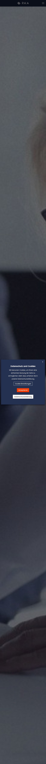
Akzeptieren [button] (23, 390)
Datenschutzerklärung (23, 397)
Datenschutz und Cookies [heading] (23, 366)
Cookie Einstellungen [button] (23, 384)
